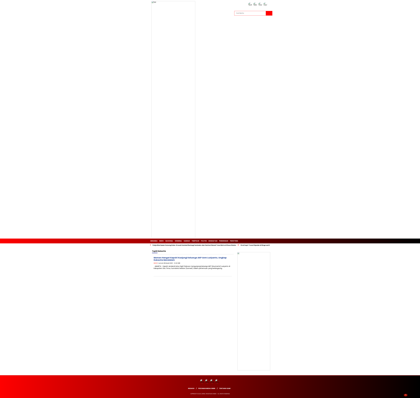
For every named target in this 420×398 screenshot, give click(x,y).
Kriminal (178, 241)
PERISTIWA (234, 241)
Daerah (187, 241)
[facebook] (250, 5)
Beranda (154, 241)
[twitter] (255, 5)
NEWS (161, 241)
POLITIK (204, 241)
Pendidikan (223, 241)
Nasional (169, 241)
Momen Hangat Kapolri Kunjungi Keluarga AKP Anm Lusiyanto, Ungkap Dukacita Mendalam (190, 258)
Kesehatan (212, 241)
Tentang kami (224, 388)
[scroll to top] (405, 395)
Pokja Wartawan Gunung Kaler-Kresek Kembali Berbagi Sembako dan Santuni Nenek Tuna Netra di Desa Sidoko (194, 245)
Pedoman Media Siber (206, 388)
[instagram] (260, 5)
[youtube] (265, 5)
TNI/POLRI (195, 241)
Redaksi (191, 388)
